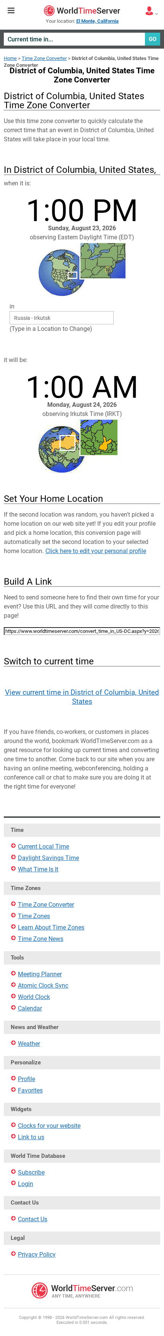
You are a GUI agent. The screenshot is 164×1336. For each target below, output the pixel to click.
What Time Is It (38, 869)
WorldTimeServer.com (82, 10)
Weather (29, 1043)
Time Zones (34, 916)
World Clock (34, 997)
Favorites (30, 1090)
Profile (26, 1079)
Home (10, 58)
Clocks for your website (49, 1125)
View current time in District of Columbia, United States (82, 697)
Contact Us (32, 1219)
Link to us (31, 1137)
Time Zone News (40, 938)
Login (25, 1183)
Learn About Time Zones (51, 927)
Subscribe (31, 1172)
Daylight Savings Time (48, 858)
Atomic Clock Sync (43, 985)
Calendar (30, 1008)
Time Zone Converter (44, 58)
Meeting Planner (40, 974)
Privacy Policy (37, 1254)
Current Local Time (43, 846)
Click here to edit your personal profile (95, 551)
